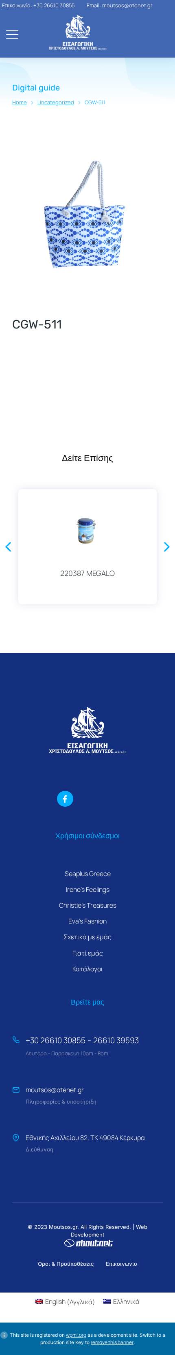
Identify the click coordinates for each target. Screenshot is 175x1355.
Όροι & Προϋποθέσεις (65, 1264)
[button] (8, 547)
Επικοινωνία (122, 1264)
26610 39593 (116, 1040)
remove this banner (112, 1342)
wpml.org (76, 1334)
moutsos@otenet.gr (55, 1089)
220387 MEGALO (87, 573)
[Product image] (87, 528)
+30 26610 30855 (55, 1040)
